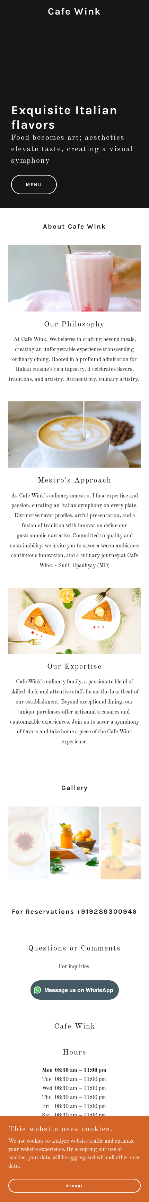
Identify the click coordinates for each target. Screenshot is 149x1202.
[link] (74, 13)
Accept (74, 1185)
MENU (34, 185)
